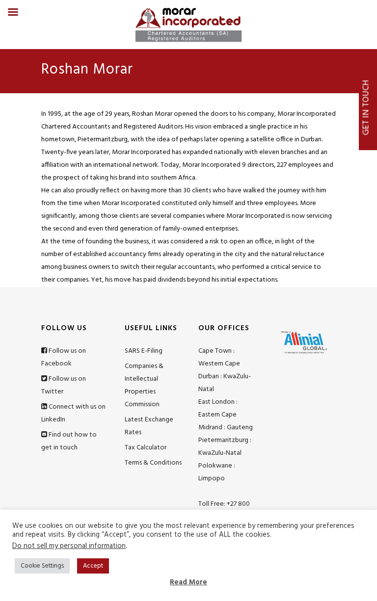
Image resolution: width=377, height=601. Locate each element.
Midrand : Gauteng (225, 427)
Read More (188, 582)
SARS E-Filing (143, 351)
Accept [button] (93, 566)
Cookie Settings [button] (42, 566)
